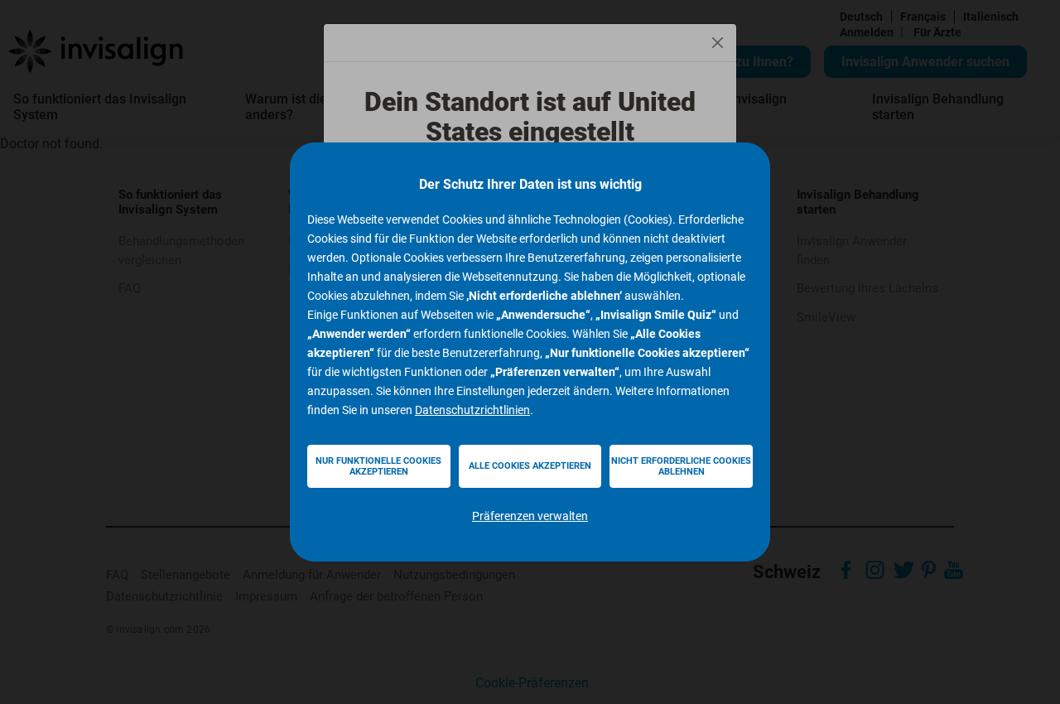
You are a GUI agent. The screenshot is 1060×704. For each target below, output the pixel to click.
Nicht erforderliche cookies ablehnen (681, 466)
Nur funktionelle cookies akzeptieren (378, 466)
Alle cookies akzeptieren (530, 465)
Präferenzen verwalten (530, 516)
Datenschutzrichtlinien (472, 410)
